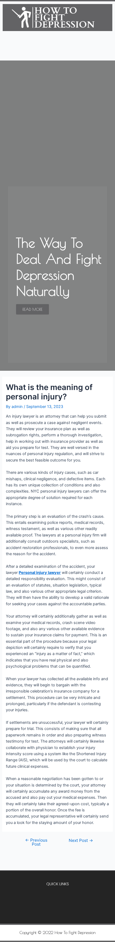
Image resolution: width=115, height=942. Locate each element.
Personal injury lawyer (40, 572)
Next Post (81, 840)
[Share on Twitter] (57, 914)
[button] (57, 52)
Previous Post (36, 842)
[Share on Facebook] (43, 914)
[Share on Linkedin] (72, 914)
